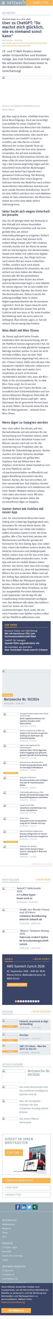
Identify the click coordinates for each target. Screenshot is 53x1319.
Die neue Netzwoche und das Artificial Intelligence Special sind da (33, 1091)
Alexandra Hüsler (40, 43)
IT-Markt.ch (8, 1275)
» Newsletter (13, 1195)
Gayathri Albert (11, 43)
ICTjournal (8, 1271)
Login (5, 1260)
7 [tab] (31, 1001)
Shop (5, 1233)
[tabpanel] (27, 976)
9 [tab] (36, 1001)
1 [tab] (16, 1001)
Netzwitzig (8, 13)
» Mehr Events (41, 959)
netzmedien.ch (10, 1279)
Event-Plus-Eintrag (12, 1256)
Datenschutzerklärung (13, 1302)
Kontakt (6, 1251)
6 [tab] (28, 1001)
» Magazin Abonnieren (19, 1180)
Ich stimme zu (16, 1310)
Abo (4, 1237)
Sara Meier (26, 46)
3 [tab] (21, 1001)
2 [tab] (18, 1001)
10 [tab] (38, 1001)
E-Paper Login (9, 1247)
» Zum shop (11, 1187)
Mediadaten (8, 1224)
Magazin (6, 1228)
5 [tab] (26, 1001)
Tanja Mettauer (12, 46)
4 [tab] (23, 1001)
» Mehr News (43, 880)
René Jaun (25, 43)
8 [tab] (33, 1001)
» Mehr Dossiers (41, 1011)
